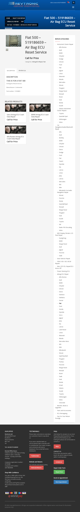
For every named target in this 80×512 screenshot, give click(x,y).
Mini (60, 187)
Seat (60, 100)
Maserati (62, 76)
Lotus (61, 73)
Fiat (44, 62)
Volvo (61, 122)
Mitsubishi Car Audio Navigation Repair (64, 191)
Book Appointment (61, 482)
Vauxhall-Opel (63, 116)
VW (60, 224)
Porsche (61, 198)
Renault (61, 94)
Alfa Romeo (63, 47)
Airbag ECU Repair (37, 62)
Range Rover (63, 91)
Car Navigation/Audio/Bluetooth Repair (64, 127)
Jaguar (61, 70)
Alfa (60, 132)
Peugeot (61, 88)
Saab (60, 256)
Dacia (61, 149)
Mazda (61, 79)
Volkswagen (63, 119)
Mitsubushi (62, 350)
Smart (61, 385)
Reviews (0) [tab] (22, 70)
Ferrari (61, 300)
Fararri (61, 161)
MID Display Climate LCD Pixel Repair (64, 234)
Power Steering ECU (63, 271)
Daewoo (61, 294)
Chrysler (61, 56)
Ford (60, 65)
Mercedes (62, 82)
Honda (61, 309)
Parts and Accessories (64, 410)
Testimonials (35, 456)
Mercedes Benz (64, 341)
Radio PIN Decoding (65, 227)
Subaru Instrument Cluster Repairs (64, 109)
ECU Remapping (62, 413)
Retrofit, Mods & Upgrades (61, 406)
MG (60, 184)
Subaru (61, 388)
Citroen (61, 62)
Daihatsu (62, 297)
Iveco (60, 315)
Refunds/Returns (36, 468)
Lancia (61, 170)
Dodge (61, 59)
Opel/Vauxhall (63, 356)
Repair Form (59, 472)
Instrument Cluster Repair (65, 44)
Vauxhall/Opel (63, 204)
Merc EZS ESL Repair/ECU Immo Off (64, 267)
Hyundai (61, 164)
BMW (61, 53)
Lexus (61, 173)
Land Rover (62, 330)
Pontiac (61, 362)
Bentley (61, 138)
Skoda (61, 103)
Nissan (61, 85)
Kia (60, 167)
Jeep (60, 176)
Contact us (59, 462)
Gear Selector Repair (63, 258)
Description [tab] (11, 70)
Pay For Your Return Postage (62, 417)
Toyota (61, 113)
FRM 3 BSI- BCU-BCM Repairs (63, 262)
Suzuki (61, 106)
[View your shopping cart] (69, 3)
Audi (60, 50)
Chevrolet (62, 403)
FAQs (57, 446)
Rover (61, 97)
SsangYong (62, 238)
